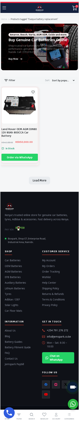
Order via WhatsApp (19, 157)
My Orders (48, 266)
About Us (10, 330)
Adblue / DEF (12, 299)
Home (4, 19)
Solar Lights (11, 305)
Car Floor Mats (13, 310)
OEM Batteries (13, 266)
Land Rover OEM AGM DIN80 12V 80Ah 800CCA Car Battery (19, 132)
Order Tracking (51, 271)
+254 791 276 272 (57, 330)
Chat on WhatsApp (56, 357)
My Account (48, 260)
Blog (7, 336)
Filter (11, 80)
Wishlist (46, 277)
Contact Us (11, 358)
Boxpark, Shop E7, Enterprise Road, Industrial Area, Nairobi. (27, 240)
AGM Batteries (13, 271)
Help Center (49, 282)
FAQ (7, 353)
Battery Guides (13, 341)
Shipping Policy (50, 288)
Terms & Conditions (53, 299)
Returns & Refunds (53, 294)
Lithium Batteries (15, 288)
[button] (33, 92)
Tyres (8, 294)
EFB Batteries (13, 277)
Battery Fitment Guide (18, 347)
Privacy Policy (50, 305)
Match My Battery (72, 387)
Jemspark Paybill (14, 364)
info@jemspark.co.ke (59, 336)
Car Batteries (12, 260)
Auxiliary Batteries (15, 282)
